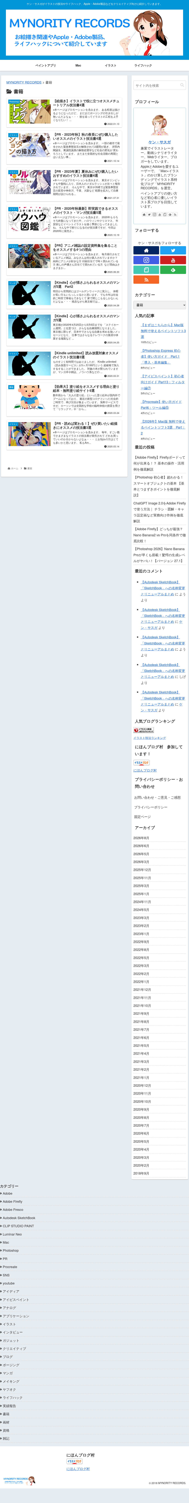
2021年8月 (141, 1021)
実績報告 (9, 1405)
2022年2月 (141, 973)
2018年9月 (141, 1173)
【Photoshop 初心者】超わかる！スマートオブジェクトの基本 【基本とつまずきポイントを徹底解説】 (158, 486)
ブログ (8, 1356)
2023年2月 (141, 925)
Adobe (7, 1193)
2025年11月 (142, 877)
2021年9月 (141, 1013)
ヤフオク (9, 1389)
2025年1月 (141, 893)
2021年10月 (142, 1005)
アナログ (9, 1307)
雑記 (6, 1438)
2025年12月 (142, 869)
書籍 (6, 1413)
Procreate (10, 1266)
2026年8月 (141, 837)
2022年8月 (141, 949)
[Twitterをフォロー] (149, 214)
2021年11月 (142, 997)
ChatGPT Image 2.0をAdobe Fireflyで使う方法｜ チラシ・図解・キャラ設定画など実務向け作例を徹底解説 (159, 512)
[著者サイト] (144, 214)
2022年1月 (141, 981)
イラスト (9, 1323)
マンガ (8, 1372)
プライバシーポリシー (150, 807)
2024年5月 (141, 909)
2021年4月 (141, 1053)
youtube (9, 1283)
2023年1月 (141, 933)
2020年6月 (141, 1133)
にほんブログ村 (145, 770)
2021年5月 (141, 1045)
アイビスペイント (16, 1299)
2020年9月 (141, 1109)
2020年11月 (142, 1093)
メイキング (11, 1381)
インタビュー (13, 1332)
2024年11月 (142, 901)
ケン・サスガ (160, 142)
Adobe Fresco (13, 1209)
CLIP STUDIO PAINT (18, 1225)
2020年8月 (141, 1117)
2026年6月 (141, 845)
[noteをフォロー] (165, 214)
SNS (6, 1275)
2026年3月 (141, 861)
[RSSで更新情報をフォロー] (175, 214)
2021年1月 (141, 1077)
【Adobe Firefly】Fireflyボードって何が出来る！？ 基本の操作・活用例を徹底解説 (159, 463)
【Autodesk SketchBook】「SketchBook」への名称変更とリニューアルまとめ (163, 588)
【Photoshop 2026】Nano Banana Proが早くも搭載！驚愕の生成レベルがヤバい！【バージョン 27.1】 (159, 554)
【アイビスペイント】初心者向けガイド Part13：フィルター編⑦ (163, 382)
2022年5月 (141, 957)
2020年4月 (141, 1149)
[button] (182, 85)
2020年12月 (142, 1085)
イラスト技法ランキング (149, 737)
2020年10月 (142, 1101)
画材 (6, 1422)
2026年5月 (141, 853)
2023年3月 (141, 917)
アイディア (11, 1291)
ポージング (11, 1364)
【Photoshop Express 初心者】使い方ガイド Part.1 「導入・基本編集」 (161, 356)
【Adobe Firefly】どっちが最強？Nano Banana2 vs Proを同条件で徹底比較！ (159, 534)
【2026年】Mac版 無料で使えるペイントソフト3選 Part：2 (163, 427)
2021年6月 (141, 1037)
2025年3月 (141, 885)
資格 (6, 1430)
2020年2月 (141, 1165)
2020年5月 (141, 1141)
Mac (6, 1242)
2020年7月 (141, 1125)
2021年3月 (141, 1061)
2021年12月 (142, 989)
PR (5, 1258)
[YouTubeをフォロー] (159, 214)
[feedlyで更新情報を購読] (170, 214)
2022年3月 (141, 965)
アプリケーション (16, 1315)
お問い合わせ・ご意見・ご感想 (157, 797)
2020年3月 (141, 1157)
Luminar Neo (12, 1234)
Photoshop (11, 1250)
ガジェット (11, 1340)
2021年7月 (141, 1029)
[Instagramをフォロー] (154, 214)
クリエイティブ (14, 1348)
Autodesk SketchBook (19, 1217)
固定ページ (142, 816)
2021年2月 (141, 1069)
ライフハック (13, 1397)
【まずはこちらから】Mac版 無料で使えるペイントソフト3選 (163, 330)
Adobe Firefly (12, 1201)
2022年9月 (141, 941)
